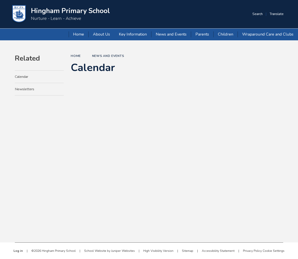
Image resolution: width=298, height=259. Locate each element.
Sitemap (187, 251)
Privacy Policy (252, 251)
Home (76, 56)
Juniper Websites (123, 251)
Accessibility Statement (218, 251)
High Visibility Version (158, 251)
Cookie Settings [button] (273, 251)
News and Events (108, 56)
